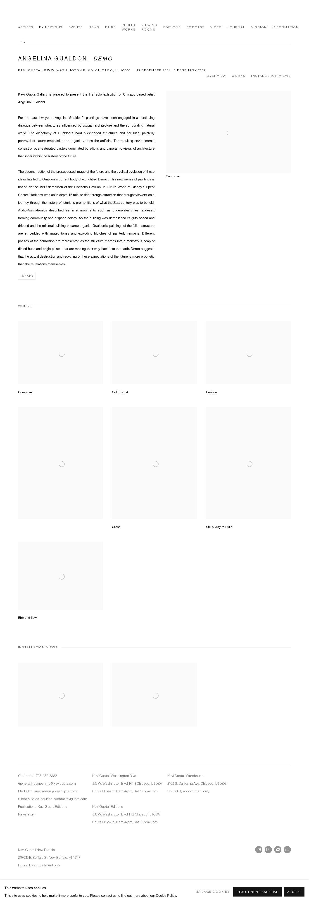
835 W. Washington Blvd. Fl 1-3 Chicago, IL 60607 (127, 783)
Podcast (195, 27)
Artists (25, 27)
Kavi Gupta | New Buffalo (36, 850)
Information (286, 27)
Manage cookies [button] (212, 891)
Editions (172, 27)
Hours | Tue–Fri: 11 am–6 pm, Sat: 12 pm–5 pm (125, 791)
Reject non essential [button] (257, 892)
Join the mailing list (277, 849)
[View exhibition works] (228, 94)
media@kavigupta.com (59, 791)
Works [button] (238, 75)
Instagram (258, 849)
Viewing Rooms (149, 27)
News (94, 27)
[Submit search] (23, 41)
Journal (236, 27)
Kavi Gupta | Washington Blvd (114, 776)
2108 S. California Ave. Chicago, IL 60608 (197, 783)
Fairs (110, 27)
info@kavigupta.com (60, 783)
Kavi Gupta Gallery (40, 11)
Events (76, 27)
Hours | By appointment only (188, 791)
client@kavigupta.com (70, 799)
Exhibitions (51, 27)
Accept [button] (294, 892)
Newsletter (26, 814)
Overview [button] (216, 75)
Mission (259, 27)
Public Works (129, 27)
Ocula (287, 849)
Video (216, 27)
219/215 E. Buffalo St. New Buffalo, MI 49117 (49, 857)
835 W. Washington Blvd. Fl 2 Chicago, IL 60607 (126, 814)
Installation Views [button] (271, 75)
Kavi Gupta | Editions (107, 806)
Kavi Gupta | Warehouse (185, 776)
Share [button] (28, 275)
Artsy (268, 849)
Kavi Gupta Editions (52, 806)
